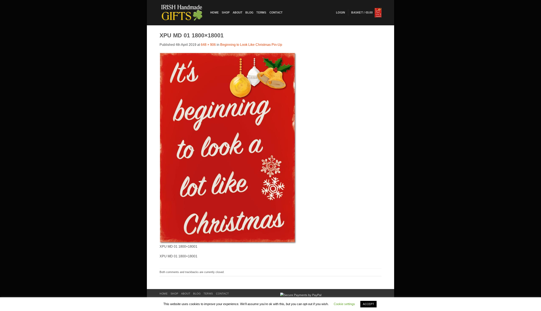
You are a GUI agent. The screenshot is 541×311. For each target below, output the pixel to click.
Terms (261, 12)
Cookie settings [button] (344, 304)
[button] (366, 13)
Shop (226, 12)
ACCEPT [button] (368, 304)
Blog (249, 12)
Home (214, 12)
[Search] (287, 13)
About (237, 12)
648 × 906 (208, 44)
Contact (276, 12)
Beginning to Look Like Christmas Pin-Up (251, 44)
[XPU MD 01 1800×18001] (228, 148)
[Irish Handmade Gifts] (182, 12)
